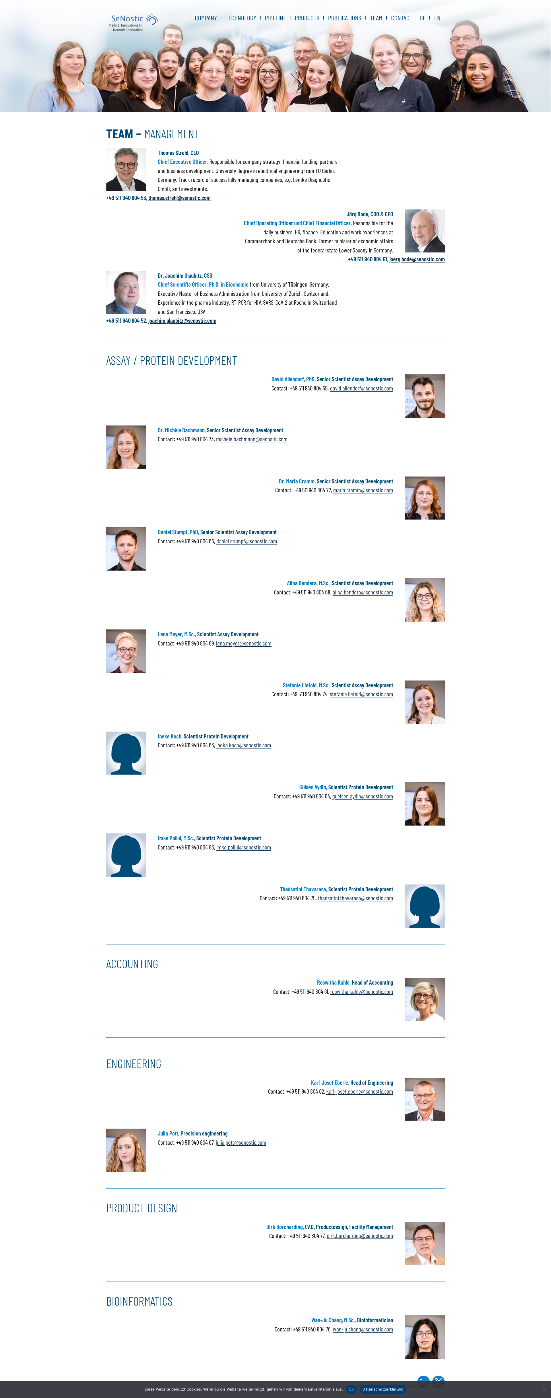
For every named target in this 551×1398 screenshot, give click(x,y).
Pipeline (275, 17)
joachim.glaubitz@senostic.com (182, 320)
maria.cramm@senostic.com (363, 489)
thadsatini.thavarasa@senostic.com (355, 897)
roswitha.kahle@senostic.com (361, 991)
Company (206, 17)
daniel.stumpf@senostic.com (246, 541)
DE (423, 17)
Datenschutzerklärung (382, 1389)
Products (307, 17)
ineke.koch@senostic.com (243, 744)
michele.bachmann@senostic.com (252, 438)
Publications (344, 17)
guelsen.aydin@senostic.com (362, 796)
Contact (401, 17)
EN (437, 17)
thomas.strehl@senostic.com (179, 197)
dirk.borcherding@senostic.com (360, 1235)
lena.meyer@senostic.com (243, 643)
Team (376, 17)
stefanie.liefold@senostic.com (361, 693)
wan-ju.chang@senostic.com (363, 1329)
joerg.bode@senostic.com (417, 259)
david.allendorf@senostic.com (361, 388)
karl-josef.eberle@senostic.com (359, 1091)
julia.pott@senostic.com (241, 1142)
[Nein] (544, 1389)
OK (351, 1389)
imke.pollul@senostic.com (243, 847)
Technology (241, 17)
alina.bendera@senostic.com (363, 592)
